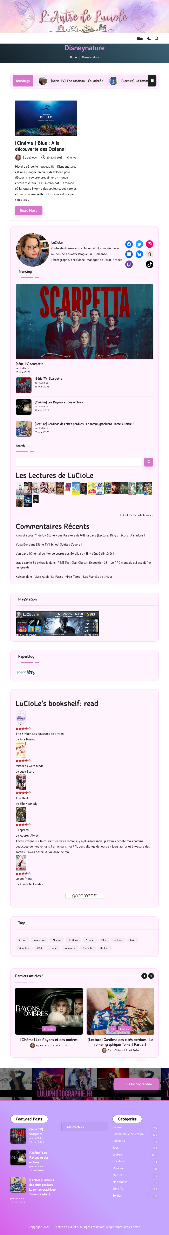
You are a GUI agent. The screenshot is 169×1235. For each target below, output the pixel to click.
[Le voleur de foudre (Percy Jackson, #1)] (124, 488)
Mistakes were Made (29, 766)
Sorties (117, 1195)
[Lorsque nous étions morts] (36, 498)
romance (70, 948)
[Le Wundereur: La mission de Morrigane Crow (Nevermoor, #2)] (148, 488)
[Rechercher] (148, 462)
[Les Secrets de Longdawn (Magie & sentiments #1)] (84, 488)
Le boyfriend (24, 879)
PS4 (39, 948)
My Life (117, 1175)
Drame (90, 940)
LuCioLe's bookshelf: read (57, 703)
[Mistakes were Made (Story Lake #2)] (21, 750)
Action (22, 940)
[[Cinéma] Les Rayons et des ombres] (23, 407)
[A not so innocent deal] (52, 488)
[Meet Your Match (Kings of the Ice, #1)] (28, 488)
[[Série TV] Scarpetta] (84, 321)
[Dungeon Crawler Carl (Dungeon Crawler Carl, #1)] (60, 488)
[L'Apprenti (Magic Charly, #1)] (21, 814)
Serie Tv (88, 948)
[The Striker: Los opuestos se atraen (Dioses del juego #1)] (21, 718)
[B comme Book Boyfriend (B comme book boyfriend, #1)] (92, 488)
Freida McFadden (31, 884)
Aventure (39, 940)
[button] (144, 976)
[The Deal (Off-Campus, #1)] (21, 782)
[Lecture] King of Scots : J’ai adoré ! (121, 535)
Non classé (120, 1182)
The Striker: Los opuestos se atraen (40, 734)
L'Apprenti (22, 830)
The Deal (22, 798)
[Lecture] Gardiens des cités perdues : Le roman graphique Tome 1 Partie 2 (84, 424)
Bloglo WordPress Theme (123, 1227)
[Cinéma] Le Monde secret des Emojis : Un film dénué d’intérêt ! (71, 553)
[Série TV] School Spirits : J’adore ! (59, 544)
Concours (119, 1141)
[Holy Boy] (36, 488)
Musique (118, 1168)
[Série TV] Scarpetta (29, 364)
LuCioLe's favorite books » (136, 515)
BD (41, 1028)
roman (53, 948)
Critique (73, 940)
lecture (118, 940)
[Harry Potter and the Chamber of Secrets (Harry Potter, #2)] (108, 488)
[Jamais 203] (44, 487)
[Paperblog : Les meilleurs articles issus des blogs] (26, 672)
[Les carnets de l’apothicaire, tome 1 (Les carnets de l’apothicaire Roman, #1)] (132, 488)
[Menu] (139, 38)
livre (132, 940)
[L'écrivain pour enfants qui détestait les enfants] (76, 488)
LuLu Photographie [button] (136, 1084)
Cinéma (71, 157)
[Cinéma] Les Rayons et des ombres (59, 402)
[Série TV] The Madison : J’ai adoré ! (120, 1039)
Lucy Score (27, 771)
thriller (104, 948)
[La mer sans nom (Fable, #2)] (116, 488)
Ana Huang (27, 739)
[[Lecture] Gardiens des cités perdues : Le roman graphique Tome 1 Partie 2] (23, 428)
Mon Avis (24, 948)
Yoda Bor (22, 544)
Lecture (53, 1028)
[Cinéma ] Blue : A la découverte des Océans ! (41, 146)
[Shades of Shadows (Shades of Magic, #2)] (20, 501)
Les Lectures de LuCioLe (54, 475)
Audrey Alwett (30, 835)
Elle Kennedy (29, 804)
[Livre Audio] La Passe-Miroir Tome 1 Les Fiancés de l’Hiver (72, 577)
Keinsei (20, 577)
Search (20, 446)
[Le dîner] (20, 488)
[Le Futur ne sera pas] (68, 487)
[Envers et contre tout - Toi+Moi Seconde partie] (100, 488)
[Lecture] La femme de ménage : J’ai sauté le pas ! (109, 81)
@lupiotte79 (75, 1127)
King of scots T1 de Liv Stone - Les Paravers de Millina (52, 535)
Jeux (116, 1148)
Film (103, 940)
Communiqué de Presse (128, 1134)
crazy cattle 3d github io (32, 563)
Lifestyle (118, 1161)
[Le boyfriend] (21, 862)
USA (128, 1028)
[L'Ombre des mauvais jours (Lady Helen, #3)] (140, 488)
